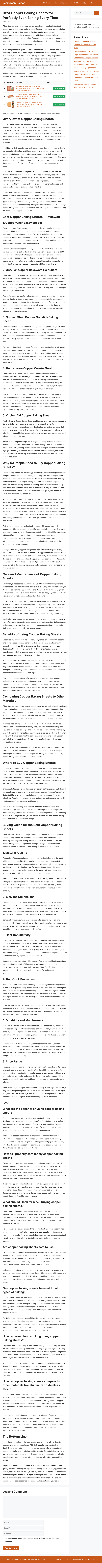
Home (37, 3)
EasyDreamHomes (14, 2)
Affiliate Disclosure (91, 1559)
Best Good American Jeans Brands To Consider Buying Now (85, 45)
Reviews (94, 3)
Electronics (47, 3)
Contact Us (67, 1559)
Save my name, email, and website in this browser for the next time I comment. (32, 1540)
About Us (58, 1559)
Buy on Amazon (59, 88)
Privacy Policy (78, 1559)
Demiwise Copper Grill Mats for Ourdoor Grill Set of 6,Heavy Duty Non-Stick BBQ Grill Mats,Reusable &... (29, 104)
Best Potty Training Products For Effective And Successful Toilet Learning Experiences (85, 65)
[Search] (96, 13)
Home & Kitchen (61, 3)
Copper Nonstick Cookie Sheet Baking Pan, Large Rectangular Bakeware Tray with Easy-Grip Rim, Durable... (29, 96)
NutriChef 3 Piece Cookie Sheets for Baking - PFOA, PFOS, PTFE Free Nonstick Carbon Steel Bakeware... (30, 88)
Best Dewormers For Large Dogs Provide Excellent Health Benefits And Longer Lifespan (86, 55)
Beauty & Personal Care (79, 3)
